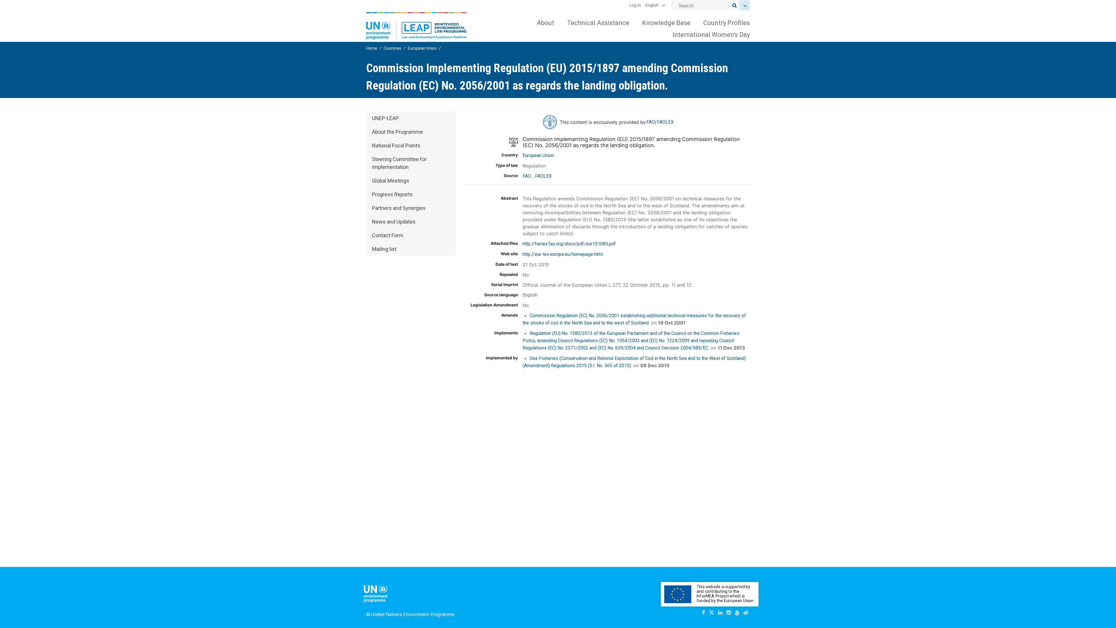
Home (371, 48)
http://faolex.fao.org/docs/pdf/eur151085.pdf (569, 244)
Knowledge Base (666, 22)
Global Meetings (390, 181)
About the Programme (397, 132)
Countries (392, 48)
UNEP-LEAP (385, 118)
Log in (635, 5)
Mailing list (384, 249)
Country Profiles (726, 22)
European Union (422, 48)
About (545, 22)
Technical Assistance (598, 22)
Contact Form (387, 235)
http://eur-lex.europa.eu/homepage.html (563, 254)
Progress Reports (392, 194)
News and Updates (394, 222)
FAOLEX (665, 122)
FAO (650, 122)
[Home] (416, 26)
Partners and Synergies (399, 208)
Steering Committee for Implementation (399, 163)
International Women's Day (711, 34)
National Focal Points (396, 145)
